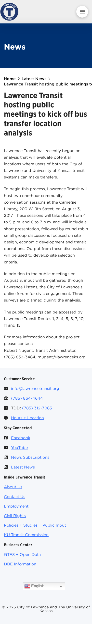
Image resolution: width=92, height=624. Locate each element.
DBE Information (20, 564)
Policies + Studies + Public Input (35, 525)
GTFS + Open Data (22, 554)
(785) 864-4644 (27, 398)
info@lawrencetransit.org (35, 388)
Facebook (20, 437)
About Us (13, 486)
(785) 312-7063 (37, 408)
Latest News (23, 467)
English (37, 586)
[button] (82, 12)
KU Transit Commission (26, 534)
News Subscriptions (30, 457)
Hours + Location (27, 417)
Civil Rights (15, 515)
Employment (16, 506)
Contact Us (14, 496)
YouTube (19, 447)
